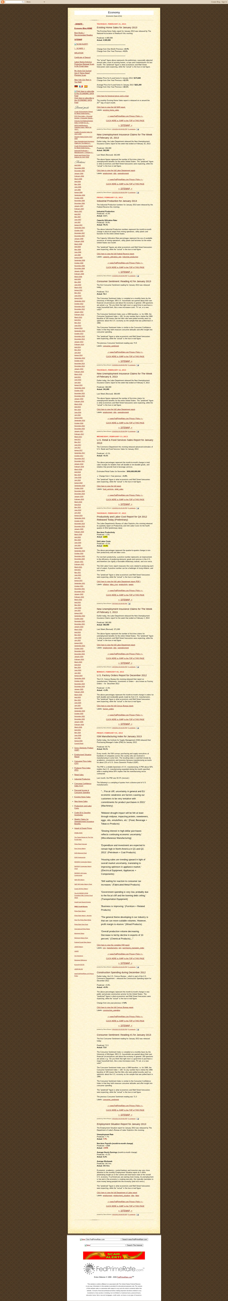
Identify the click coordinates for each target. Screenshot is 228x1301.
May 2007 (77, 217)
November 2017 (79, 458)
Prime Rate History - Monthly (83, 915)
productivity (123, 584)
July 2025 (77, 705)
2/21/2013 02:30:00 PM (119, 129)
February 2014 (79, 344)
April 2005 (77, 165)
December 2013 (79, 339)
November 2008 (79, 266)
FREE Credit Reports (81, 906)
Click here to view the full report (109, 486)
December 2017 (79, 461)
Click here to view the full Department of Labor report (117, 1193)
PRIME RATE (78, 833)
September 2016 (79, 420)
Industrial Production (82, 779)
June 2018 (77, 477)
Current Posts (78, 743)
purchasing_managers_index (133, 948)
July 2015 (77, 382)
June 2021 (77, 575)
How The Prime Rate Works (82, 920)
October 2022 (78, 618)
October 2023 (78, 648)
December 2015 (79, 396)
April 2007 (77, 214)
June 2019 (77, 510)
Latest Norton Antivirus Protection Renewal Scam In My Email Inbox (84, 64)
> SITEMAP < (125, 125)
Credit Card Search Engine (82, 902)
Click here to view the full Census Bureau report (115, 706)
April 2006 (77, 181)
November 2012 (79, 306)
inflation (106, 584)
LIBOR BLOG (78, 969)
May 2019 (77, 507)
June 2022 (77, 608)
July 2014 (77, 352)
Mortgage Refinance (80, 960)
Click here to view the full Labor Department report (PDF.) (119, 582)
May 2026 (77, 732)
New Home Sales (81, 801)
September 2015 (79, 388)
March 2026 (78, 727)
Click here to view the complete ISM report (113, 945)
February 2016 (79, 401)
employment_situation (121, 1196)
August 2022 (78, 613)
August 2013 (78, 328)
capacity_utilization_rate (112, 257)
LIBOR (76, 951)
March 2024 (78, 662)
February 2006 (79, 176)
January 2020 (78, 529)
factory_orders (108, 709)
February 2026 (79, 724)
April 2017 (77, 439)
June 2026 (77, 735)
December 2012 (79, 309)
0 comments (132, 129)
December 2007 (79, 236)
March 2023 (78, 629)
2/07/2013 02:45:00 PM (119, 603)
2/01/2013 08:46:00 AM (119, 1214)
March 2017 (78, 437)
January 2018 (78, 464)
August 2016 (78, 418)
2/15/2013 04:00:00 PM (119, 365)
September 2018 (79, 485)
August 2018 (78, 483)
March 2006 (78, 179)
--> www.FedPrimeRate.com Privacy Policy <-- (125, 116)
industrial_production (130, 257)
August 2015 (78, 385)
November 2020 (79, 556)
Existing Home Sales (82, 797)
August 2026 (78, 741)
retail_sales (119, 489)
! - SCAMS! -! (79, 48)
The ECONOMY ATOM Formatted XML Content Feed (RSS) (83, 895)
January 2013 (78, 312)
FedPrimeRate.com (124, 1277)
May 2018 (77, 475)
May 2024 (77, 667)
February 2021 (79, 564)
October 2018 (78, 488)
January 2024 (78, 656)
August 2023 (78, 643)
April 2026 (77, 730)
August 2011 (78, 290)
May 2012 (77, 293)
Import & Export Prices (83, 828)
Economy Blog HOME (83, 28)
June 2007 (77, 219)
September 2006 (79, 195)
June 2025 (77, 703)
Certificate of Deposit (82, 57)
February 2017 (79, 434)
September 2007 (79, 227)
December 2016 (79, 428)
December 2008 (79, 268)
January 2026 (78, 722)
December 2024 (79, 686)
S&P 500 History (79, 879)
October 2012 (78, 303)
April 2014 (77, 347)
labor (137, 1196)
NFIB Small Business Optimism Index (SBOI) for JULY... (82, 127)
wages (131, 584)
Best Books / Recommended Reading (83, 34)
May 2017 (77, 442)
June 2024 (77, 670)
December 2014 (79, 366)
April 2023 (77, 632)
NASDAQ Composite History (82, 862)
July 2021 (77, 578)
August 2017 (78, 450)
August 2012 (78, 298)
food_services (108, 489)
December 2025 (79, 719)
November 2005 (79, 168)
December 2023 (79, 654)
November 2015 (79, 393)
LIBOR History (78, 946)
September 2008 (79, 260)
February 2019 (79, 499)
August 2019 (78, 515)
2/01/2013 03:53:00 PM (119, 967)
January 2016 (78, 399)
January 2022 (78, 594)
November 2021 (79, 589)
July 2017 (77, 447)
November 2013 (79, 336)
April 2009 (77, 279)
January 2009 (78, 271)
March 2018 (78, 469)
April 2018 (77, 472)
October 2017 (78, 456)
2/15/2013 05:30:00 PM (119, 275)
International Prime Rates (82, 929)
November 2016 (79, 426)
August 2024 (78, 675)
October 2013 (78, 333)
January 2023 (78, 626)
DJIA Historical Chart (80, 853)
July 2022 (77, 610)
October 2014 (78, 360)
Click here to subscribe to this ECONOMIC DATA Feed (84, 100)
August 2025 (78, 708)
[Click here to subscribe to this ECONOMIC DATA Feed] (84, 96)
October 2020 (78, 553)
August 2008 (78, 257)
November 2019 (79, 523)
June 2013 (77, 325)
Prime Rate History (80, 911)
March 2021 (78, 567)
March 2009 (78, 276)
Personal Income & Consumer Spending (82, 791)
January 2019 (78, 496)
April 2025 (77, 697)
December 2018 (79, 493)
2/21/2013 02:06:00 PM (119, 192)
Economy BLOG (79, 964)
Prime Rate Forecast (80, 844)
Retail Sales (79, 775)
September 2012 (79, 301)
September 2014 (79, 358)
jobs (115, 173)
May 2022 (77, 605)
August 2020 (78, 548)
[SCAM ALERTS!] (81, 44)
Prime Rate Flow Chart (81, 924)
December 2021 (79, 591)
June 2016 (77, 412)
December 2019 (79, 526)
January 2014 (78, 342)
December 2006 (79, 203)
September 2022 (79, 616)
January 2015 (78, 369)
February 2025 (79, 692)
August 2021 (78, 580)
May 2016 (77, 409)
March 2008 (78, 244)
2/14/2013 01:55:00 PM (119, 431)
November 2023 (79, 651)
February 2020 (79, 532)
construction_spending (111, 1010)
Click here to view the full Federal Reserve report (115, 254)
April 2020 (77, 537)
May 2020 (77, 540)
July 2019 (77, 513)
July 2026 (77, 738)
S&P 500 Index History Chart (83, 884)
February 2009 (79, 274)
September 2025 (79, 711)
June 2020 (77, 542)
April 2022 (77, 602)
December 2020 (79, 559)
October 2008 (78, 263)
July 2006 (77, 190)
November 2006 (79, 200)
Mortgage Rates (79, 933)
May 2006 (77, 184)
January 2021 (78, 561)
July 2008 (77, 255)
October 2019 (78, 521)
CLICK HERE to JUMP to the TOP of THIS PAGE (125, 121)
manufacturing (112, 948)
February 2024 (79, 659)
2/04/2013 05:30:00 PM (119, 728)
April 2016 (77, 407)
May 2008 (77, 249)
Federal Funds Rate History (82, 942)
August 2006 (78, 192)
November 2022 (79, 621)
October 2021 (78, 586)
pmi (120, 948)
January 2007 (78, 206)
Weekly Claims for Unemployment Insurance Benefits (84, 821)
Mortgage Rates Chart (81, 938)
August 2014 (78, 355)
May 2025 (77, 700)
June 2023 (77, 637)
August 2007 (78, 225)
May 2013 (77, 323)
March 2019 (78, 502)
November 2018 (79, 491)
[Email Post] (137, 129)
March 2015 (78, 374)
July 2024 (77, 673)
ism (104, 948)
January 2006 (78, 173)
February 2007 (79, 209)
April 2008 (77, 247)
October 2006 (78, 198)
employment (107, 173)
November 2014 (79, 363)
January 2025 (78, 689)
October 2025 (78, 713)
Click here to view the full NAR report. (111, 107)
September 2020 (79, 551)
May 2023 (77, 635)
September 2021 (79, 583)
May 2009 (77, 282)
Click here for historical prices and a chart (113, 96)
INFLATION (78, 53)
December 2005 (79, 170)
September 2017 (79, 453)
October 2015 (78, 390)
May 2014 (77, 350)
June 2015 (77, 380)
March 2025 (78, 694)
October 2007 (78, 230)
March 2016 (78, 404)
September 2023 (79, 646)
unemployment (123, 173)
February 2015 (79, 371)
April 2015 (77, 377)
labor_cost (114, 584)
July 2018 (77, 480)
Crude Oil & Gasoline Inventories (82, 814)
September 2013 (79, 331)
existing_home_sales (111, 110)
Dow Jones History (80, 848)
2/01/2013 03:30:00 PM (119, 1118)
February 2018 (79, 466)
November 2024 (79, 684)
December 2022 (79, 624)
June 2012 (77, 295)
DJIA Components (79, 857)
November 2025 (79, 716)
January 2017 (78, 431)
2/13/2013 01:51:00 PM (119, 508)
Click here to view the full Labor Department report (116, 170)
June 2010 (77, 285)
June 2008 (77, 252)
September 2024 (79, 678)
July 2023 (77, 640)
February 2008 (79, 241)
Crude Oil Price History (81, 888)
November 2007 (79, 233)
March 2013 (78, 317)
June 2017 (77, 445)
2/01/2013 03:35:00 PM (119, 1029)
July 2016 (77, 415)
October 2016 (78, 423)
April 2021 (77, 570)
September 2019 (79, 518)
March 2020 (78, 534)
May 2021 (77, 572)
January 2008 (78, 238)
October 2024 (78, 681)
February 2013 (79, 314)
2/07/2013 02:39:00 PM (119, 667)
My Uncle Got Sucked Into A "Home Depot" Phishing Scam (82, 73)
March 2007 (78, 211)
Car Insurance (78, 955)
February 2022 (79, 597)
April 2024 (77, 665)
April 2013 (77, 320)
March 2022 (78, 599)
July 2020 (77, 545)
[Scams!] (114, 1259)
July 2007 (77, 222)
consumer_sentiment (111, 346)
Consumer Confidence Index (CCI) (82, 785)
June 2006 (77, 187)
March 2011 (78, 287)
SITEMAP (78, 40)
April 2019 (77, 504)
